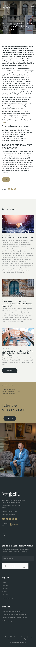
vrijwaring (29, 637)
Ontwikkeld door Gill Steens (18, 642)
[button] (32, 7)
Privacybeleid (12, 639)
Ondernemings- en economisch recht (14, 614)
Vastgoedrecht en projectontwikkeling (14, 618)
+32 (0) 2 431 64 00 (8, 515)
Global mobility (7, 621)
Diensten (5, 588)
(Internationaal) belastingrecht (12, 611)
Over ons (5, 585)
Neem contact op (7, 598)
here (3, 122)
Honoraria (5, 595)
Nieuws (4, 591)
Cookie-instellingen (22, 639)
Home (4, 582)
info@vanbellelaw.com (9, 511)
